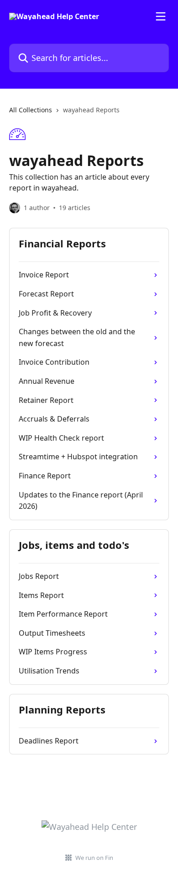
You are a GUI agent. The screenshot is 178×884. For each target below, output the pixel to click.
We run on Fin (94, 858)
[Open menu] (160, 16)
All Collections (30, 109)
